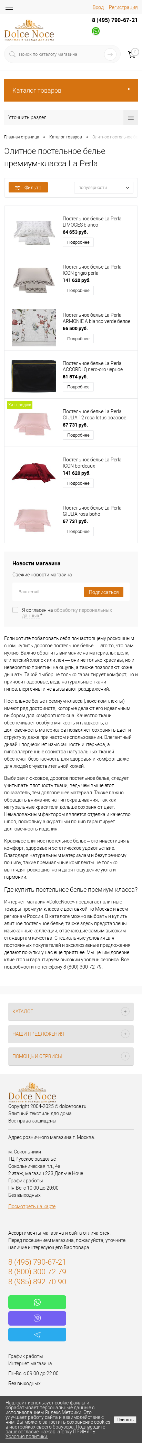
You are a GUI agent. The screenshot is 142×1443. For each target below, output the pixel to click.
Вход (98, 7)
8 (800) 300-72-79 (37, 1271)
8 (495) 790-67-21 (115, 20)
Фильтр (32, 187)
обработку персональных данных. (67, 612)
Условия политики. (27, 1436)
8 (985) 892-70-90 (37, 1281)
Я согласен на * (67, 612)
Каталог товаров (36, 90)
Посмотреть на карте (31, 1206)
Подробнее (78, 242)
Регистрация (123, 7)
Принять (125, 1419)
